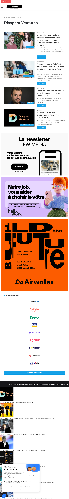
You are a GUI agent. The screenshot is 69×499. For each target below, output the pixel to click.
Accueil (7, 17)
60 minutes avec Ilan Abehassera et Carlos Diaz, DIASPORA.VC (48, 115)
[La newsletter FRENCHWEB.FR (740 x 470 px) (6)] (34, 175)
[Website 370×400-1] (34, 290)
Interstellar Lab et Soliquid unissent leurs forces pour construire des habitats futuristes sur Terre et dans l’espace (48, 40)
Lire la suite (41, 57)
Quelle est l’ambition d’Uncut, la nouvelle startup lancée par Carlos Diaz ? (50, 93)
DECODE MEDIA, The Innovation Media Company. (42, 384)
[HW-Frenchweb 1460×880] (34, 217)
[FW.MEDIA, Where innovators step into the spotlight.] (14, 7)
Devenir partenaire (34, 373)
